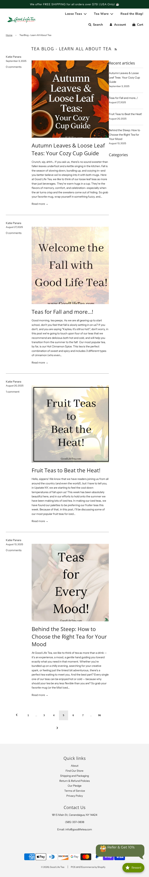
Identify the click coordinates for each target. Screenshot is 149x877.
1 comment (12, 391)
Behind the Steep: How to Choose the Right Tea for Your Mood (69, 636)
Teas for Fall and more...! (62, 311)
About (74, 765)
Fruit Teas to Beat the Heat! (66, 470)
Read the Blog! (131, 14)
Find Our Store (74, 770)
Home (9, 35)
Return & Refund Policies (74, 781)
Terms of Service (74, 790)
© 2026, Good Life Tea (52, 867)
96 (99, 715)
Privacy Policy (74, 796)
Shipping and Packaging (74, 776)
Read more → (40, 204)
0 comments (14, 67)
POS (73, 867)
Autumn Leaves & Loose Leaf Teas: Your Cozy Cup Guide (68, 149)
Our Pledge (74, 785)
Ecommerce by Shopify (93, 867)
